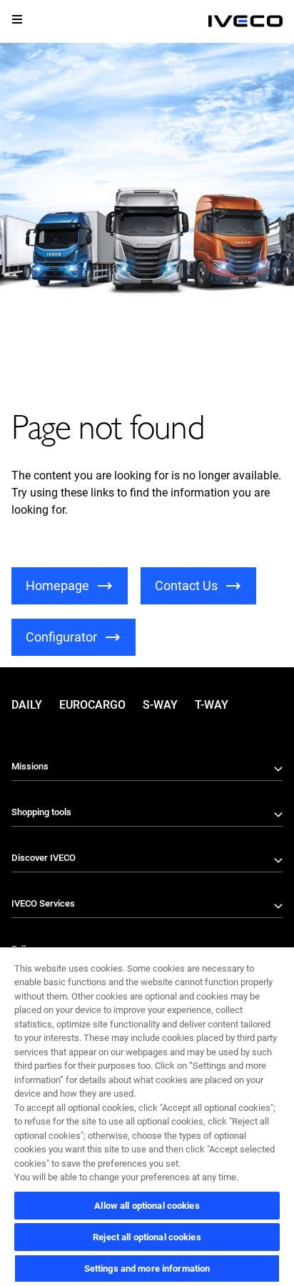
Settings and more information (147, 1268)
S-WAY (160, 705)
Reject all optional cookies (147, 1237)
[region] (147, 1116)
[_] (245, 21)
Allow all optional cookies (146, 1205)
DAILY (26, 705)
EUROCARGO (92, 705)
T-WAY (211, 705)
